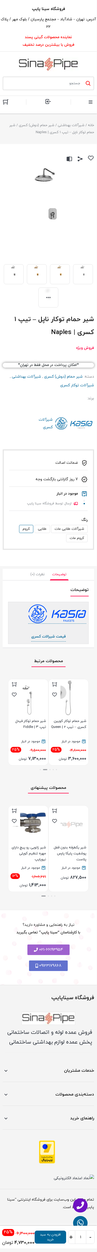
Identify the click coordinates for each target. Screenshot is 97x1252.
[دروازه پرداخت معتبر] (47, 1151)
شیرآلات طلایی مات (69, 529)
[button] (56, 769)
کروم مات (77, 538)
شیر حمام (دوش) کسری (36, 125)
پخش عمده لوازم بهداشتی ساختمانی (50, 1042)
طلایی (42, 529)
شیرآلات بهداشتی (71, 125)
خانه (91, 125)
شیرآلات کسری (74, 423)
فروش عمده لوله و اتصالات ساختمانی (49, 1032)
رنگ (84, 519)
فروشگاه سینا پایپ (48, 9)
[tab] (59, 574)
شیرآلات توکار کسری (77, 385)
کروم (26, 529)
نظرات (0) (37, 574)
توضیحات (59, 574)
